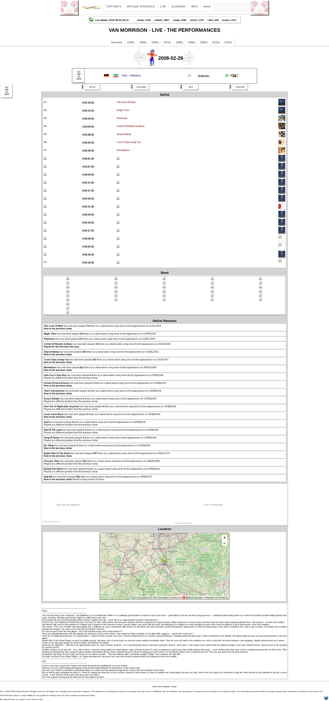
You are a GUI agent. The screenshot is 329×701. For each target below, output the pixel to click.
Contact (173, 686)
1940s (130, 42)
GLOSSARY (178, 6)
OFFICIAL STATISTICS (141, 6)
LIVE (163, 6)
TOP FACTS (113, 6)
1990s (191, 42)
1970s (167, 42)
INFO (194, 6)
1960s (155, 42)
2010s (216, 42)
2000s (204, 42)
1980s (179, 42)
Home (207, 6)
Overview (116, 42)
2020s (228, 42)
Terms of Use (157, 686)
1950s (143, 42)
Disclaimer (166, 686)
